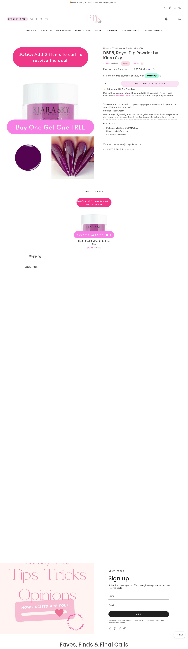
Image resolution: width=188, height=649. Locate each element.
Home (106, 48)
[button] (31, 30)
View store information (116, 134)
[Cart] (179, 19)
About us (31, 267)
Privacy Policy (155, 620)
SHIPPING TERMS (123, 95)
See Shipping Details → (109, 2)
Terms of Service (114, 622)
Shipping (35, 256)
